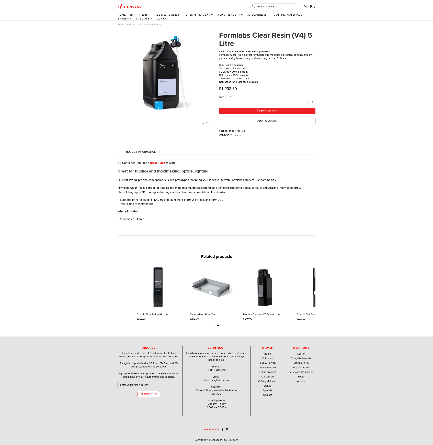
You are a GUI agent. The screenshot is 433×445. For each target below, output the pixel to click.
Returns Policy (301, 363)
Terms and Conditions (301, 372)
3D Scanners (267, 376)
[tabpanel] (264, 293)
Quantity (225, 97)
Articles (301, 381)
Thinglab (129, 6)
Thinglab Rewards (301, 358)
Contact (267, 395)
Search (301, 353)
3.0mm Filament (267, 372)
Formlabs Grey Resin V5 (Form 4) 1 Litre (261, 314)
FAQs (301, 376)
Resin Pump (157, 163)
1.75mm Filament (267, 367)
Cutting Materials (267, 381)
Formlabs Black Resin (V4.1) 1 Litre (152, 314)
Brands (267, 385)
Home (121, 24)
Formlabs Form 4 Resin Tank (203, 314)
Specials (267, 390)
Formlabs (236, 135)
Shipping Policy (301, 367)
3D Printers (267, 358)
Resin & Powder (267, 363)
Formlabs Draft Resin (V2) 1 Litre (312, 314)
